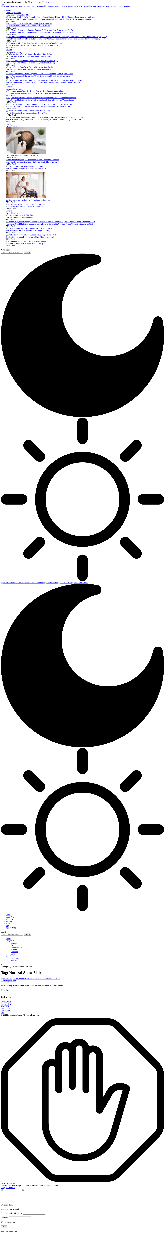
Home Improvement (8, 981)
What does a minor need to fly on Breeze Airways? (25, 244)
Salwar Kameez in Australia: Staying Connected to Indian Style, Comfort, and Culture (38, 76)
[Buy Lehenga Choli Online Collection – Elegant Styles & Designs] (32, 61)
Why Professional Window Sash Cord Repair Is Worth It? (28, 26)
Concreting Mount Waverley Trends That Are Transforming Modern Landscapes (36, 93)
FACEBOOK (6, 1002)
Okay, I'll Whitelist (8, 1188)
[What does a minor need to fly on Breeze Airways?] (26, 241)
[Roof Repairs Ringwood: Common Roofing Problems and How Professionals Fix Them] (40, 30)
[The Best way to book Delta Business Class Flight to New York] (31, 235)
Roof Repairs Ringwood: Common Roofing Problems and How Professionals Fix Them (39, 32)
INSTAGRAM (7, 1004)
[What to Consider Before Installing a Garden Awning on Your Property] (34, 43)
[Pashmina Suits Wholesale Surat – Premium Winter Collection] (30, 54)
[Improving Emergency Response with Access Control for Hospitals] (32, 160)
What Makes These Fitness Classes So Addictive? (25, 206)
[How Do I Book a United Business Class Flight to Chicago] (29, 228)
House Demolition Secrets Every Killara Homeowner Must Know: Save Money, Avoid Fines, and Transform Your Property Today (55, 39)
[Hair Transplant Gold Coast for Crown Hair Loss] (26, 153)
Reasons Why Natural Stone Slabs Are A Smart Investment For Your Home (32, 985)
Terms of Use (48, 2)
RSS (2, 1013)
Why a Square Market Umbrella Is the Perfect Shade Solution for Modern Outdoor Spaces (40, 100)
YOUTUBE (6, 1008)
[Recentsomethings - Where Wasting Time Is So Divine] (66, 6)
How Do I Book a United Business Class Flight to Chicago (28, 230)
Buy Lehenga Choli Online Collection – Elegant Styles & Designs (31, 63)
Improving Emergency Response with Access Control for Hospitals (31, 162)
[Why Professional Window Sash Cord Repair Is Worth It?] (29, 24)
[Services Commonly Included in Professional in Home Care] (26, 198)
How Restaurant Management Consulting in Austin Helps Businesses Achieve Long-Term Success (43, 119)
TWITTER (5, 1006)
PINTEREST (6, 1011)
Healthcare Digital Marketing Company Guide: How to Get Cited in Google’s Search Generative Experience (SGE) (50, 224)
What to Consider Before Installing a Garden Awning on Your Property (33, 45)
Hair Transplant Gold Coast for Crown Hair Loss (24, 155)
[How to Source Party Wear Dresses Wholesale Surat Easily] (29, 67)
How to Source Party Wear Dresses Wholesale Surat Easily (28, 69)
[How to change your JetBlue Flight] (20, 215)
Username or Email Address (11, 1213)
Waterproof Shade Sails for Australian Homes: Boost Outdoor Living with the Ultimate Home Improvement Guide (49, 19)
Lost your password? (9, 1231)
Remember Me (9, 1222)
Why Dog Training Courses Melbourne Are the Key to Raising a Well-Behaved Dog (38, 106)
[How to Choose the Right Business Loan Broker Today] (28, 111)
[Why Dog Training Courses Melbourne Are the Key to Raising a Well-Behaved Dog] (39, 104)
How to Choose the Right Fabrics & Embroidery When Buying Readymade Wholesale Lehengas (43, 82)
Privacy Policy (33, 2)
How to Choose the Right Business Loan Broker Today (27, 113)
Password (4, 1218)
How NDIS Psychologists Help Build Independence (26, 168)
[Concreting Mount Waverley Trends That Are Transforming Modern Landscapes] (37, 91)
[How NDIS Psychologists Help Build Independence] (27, 166)
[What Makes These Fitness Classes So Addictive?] (26, 204)
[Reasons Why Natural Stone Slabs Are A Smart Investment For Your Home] (30, 979)
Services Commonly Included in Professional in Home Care (28, 200)
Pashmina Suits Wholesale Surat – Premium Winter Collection (29, 56)
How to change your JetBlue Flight (19, 217)
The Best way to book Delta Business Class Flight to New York (30, 237)
